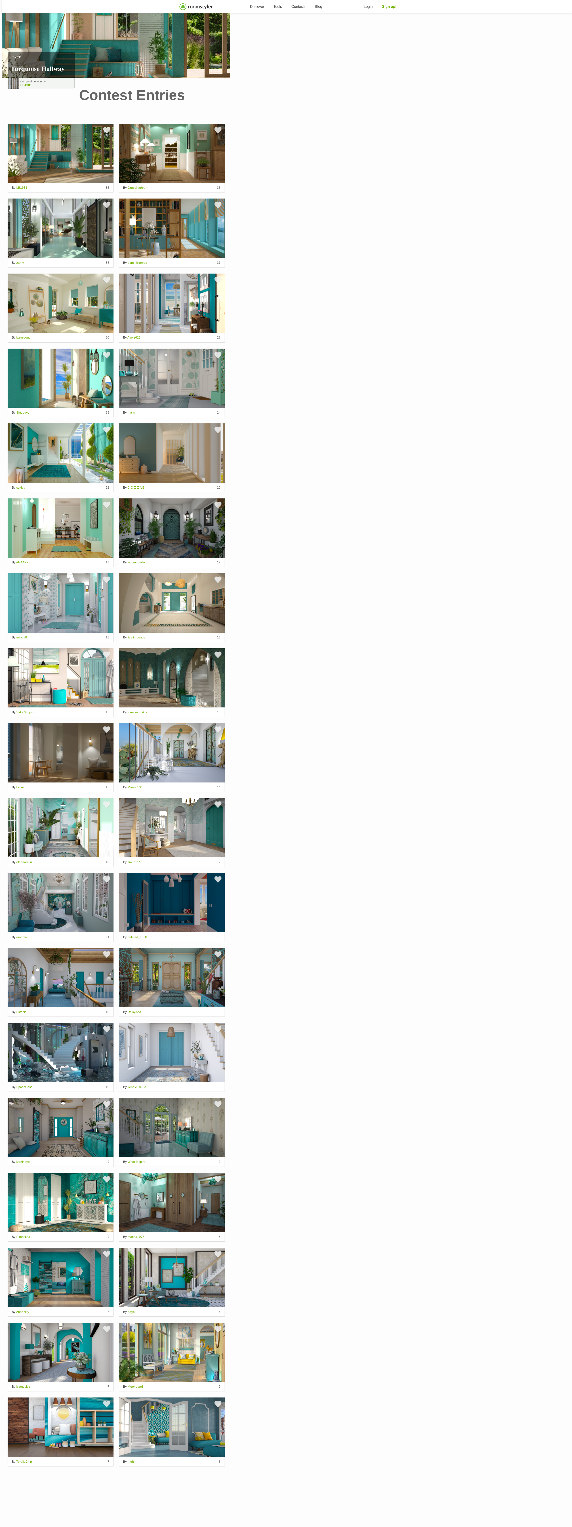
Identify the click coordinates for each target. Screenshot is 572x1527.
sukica (20, 487)
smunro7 (134, 862)
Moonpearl (135, 1386)
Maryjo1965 (136, 787)
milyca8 (21, 637)
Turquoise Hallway (38, 68)
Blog (318, 6)
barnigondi (23, 337)
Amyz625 (134, 337)
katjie (20, 787)
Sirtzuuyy (22, 412)
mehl (131, 1461)
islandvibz (23, 1386)
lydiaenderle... (137, 562)
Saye (131, 1312)
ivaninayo (23, 1161)
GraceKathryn (137, 187)
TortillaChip (24, 1461)
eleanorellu (24, 862)
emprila (21, 937)
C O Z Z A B (136, 487)
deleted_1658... (139, 937)
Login (368, 6)
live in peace (136, 637)
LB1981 (26, 85)
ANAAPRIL (23, 562)
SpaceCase (24, 1087)
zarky (20, 262)
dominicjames (137, 262)
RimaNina (23, 1236)
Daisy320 (134, 1012)
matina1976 (136, 1236)
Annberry (22, 1312)
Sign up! (389, 6)
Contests (298, 6)
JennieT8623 (137, 1087)
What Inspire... (138, 1161)
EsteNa (21, 1012)
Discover (257, 6)
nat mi (132, 412)
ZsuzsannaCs (137, 712)
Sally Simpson (26, 712)
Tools (277, 6)
